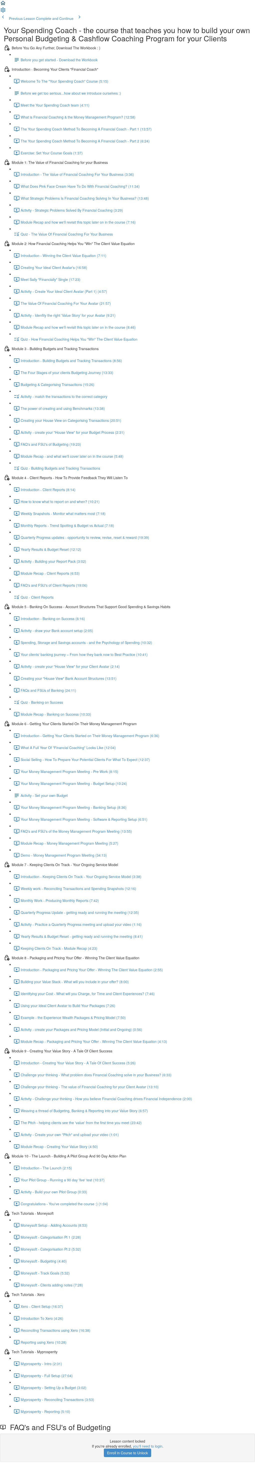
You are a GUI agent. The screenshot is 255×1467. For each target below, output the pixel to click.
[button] (3, 4)
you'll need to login (147, 1446)
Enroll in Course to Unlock (127, 1452)
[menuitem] (3, 11)
